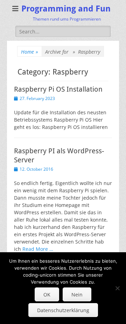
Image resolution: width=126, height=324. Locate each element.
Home (29, 51)
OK (46, 294)
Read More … (37, 249)
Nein (77, 294)
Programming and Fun (66, 9)
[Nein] (117, 288)
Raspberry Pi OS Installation (58, 89)
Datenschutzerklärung (63, 310)
